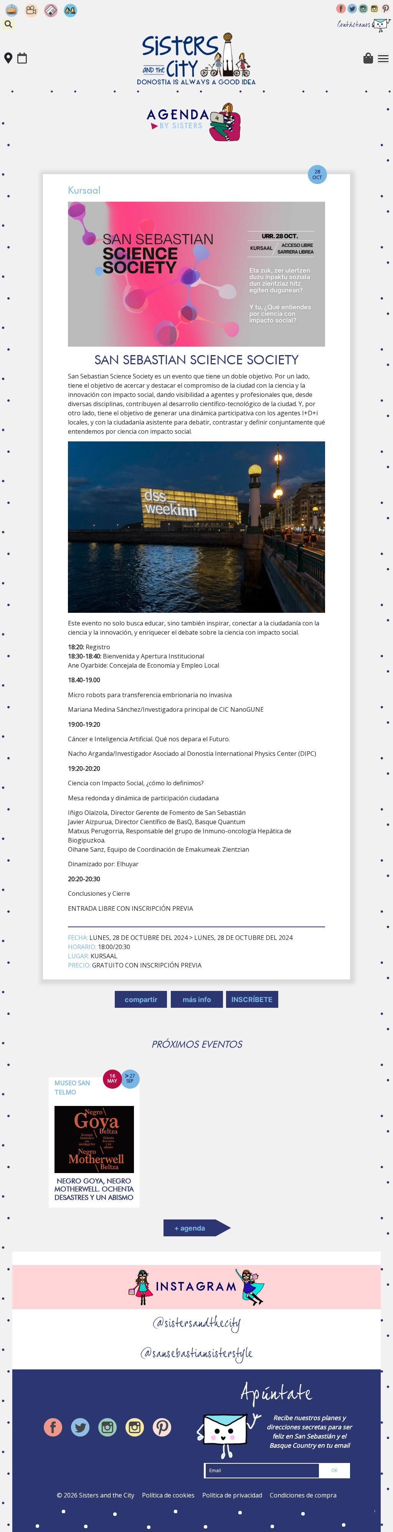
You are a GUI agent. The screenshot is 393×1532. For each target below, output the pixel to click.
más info (197, 1000)
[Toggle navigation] (383, 58)
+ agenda (189, 1228)
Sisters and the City (106, 1495)
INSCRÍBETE (251, 1000)
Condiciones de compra (303, 1495)
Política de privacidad (232, 1495)
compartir (141, 1000)
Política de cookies (168, 1495)
